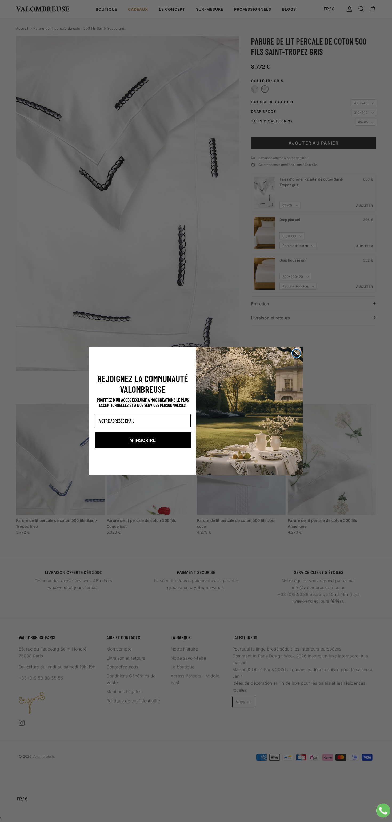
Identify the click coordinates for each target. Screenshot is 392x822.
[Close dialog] (296, 353)
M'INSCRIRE (143, 440)
